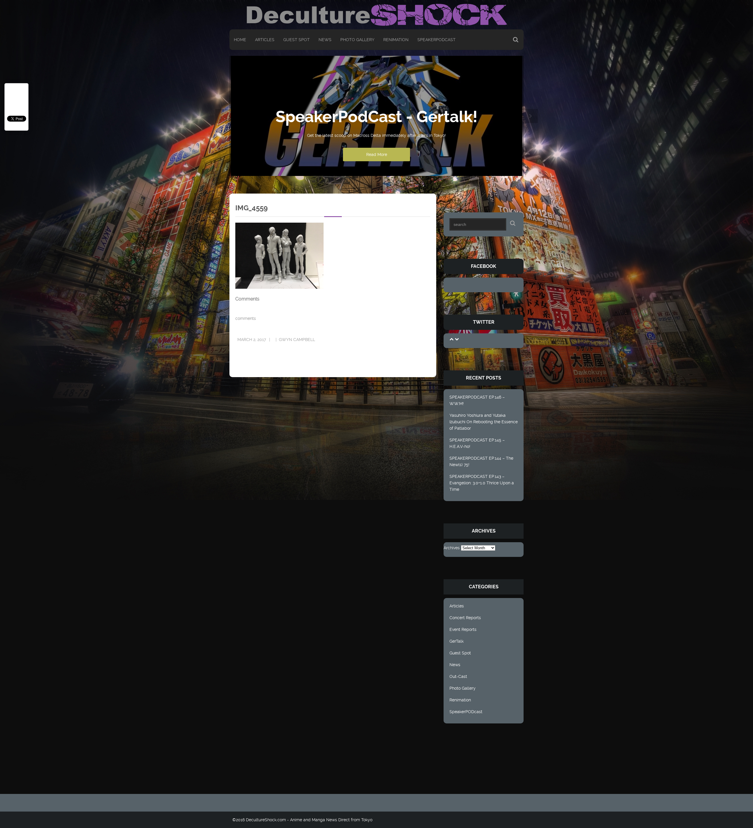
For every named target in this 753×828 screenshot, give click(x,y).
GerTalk (456, 641)
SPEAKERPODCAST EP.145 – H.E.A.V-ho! (477, 443)
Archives (452, 547)
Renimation (396, 39)
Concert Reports (465, 617)
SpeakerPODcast (436, 39)
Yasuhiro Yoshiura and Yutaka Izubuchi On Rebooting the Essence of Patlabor (483, 422)
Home (240, 39)
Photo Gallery (357, 39)
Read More (376, 154)
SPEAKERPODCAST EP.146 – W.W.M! (477, 400)
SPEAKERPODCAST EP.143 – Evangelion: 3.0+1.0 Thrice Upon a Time (481, 483)
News (325, 39)
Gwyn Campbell (297, 339)
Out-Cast (458, 676)
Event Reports (463, 629)
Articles (264, 39)
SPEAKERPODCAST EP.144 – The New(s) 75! (481, 461)
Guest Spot (296, 39)
